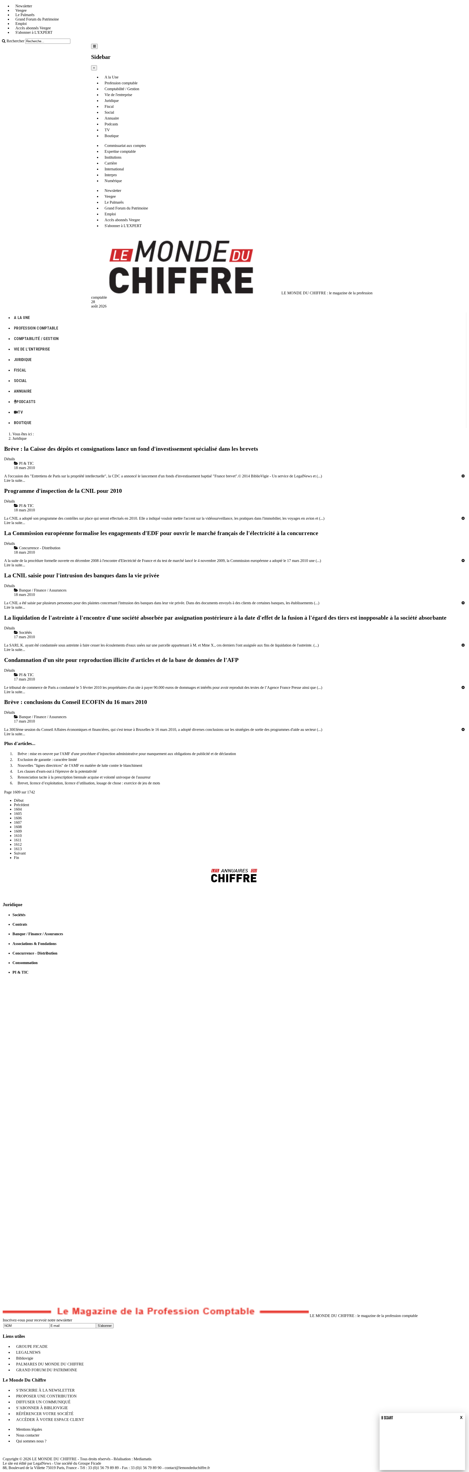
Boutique (112, 136)
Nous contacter (27, 1435)
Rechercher (15, 41)
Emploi (21, 24)
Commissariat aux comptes (125, 145)
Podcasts (111, 124)
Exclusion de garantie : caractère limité (47, 760)
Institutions (113, 157)
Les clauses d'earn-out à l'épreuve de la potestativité (57, 771)
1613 (18, 849)
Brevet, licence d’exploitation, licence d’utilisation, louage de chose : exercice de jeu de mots (89, 783)
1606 (18, 818)
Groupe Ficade (89, 1463)
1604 (18, 809)
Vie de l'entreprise (118, 95)
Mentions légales (29, 1429)
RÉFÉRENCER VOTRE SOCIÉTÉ (45, 1414)
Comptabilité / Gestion (122, 89)
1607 (18, 822)
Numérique (113, 181)
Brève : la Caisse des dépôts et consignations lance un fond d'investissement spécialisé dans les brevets (131, 449)
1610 (18, 836)
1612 (18, 844)
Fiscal (109, 106)
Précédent (21, 805)
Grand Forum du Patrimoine (37, 19)
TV (107, 130)
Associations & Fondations (34, 944)
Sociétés (18, 915)
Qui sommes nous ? (31, 1441)
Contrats (19, 924)
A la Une (111, 77)
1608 (18, 827)
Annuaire (112, 118)
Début (18, 800)
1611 (17, 840)
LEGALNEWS (28, 1352)
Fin (16, 858)
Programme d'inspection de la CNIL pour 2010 (63, 491)
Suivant (20, 853)
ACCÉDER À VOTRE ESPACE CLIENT (50, 1419)
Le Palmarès (24, 15)
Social (109, 112)
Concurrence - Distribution (34, 953)
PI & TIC (20, 972)
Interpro (111, 175)
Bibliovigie (24, 1358)
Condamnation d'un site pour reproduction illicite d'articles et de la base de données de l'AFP (121, 660)
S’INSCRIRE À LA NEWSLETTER (45, 1390)
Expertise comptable (120, 151)
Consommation (25, 963)
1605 (18, 814)
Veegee (21, 10)
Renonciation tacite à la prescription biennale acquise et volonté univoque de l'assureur (84, 777)
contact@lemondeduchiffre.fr (187, 1468)
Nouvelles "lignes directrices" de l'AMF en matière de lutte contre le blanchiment (80, 765)
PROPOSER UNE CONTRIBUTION (46, 1396)
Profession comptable (121, 83)
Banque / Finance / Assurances (37, 934)
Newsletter (23, 6)
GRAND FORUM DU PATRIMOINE (46, 1370)
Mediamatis (142, 1459)
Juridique (112, 101)
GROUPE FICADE (32, 1346)
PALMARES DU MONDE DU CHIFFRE (50, 1364)
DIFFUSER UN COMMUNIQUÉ (43, 1402)
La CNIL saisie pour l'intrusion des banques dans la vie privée (81, 575)
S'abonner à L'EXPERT (34, 32)
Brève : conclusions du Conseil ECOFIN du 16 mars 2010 (75, 702)
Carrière (111, 163)
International (114, 169)
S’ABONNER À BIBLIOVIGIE (42, 1408)
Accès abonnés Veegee (33, 28)
